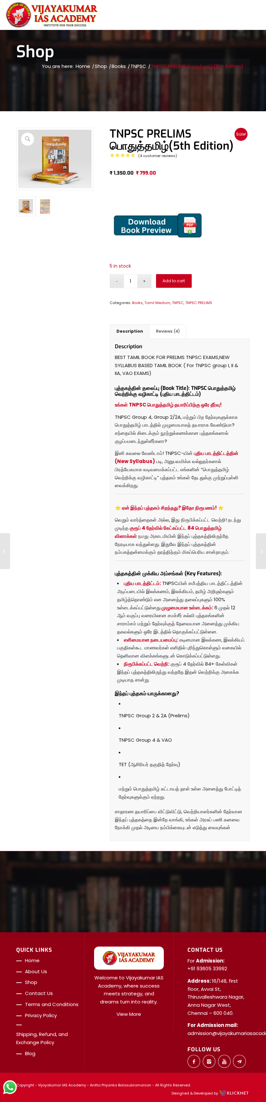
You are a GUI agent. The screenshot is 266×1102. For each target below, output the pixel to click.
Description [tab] (129, 331)
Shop (35, 51)
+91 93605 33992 (207, 968)
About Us (36, 971)
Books (137, 302)
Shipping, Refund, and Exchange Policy (42, 1038)
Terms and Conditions (52, 1004)
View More (128, 1014)
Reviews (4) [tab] (168, 331)
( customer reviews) (157, 155)
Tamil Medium (157, 302)
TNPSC (178, 302)
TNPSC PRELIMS (198, 302)
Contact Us (39, 993)
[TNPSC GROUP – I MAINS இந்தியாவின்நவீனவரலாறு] (261, 551)
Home (32, 960)
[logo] (51, 15)
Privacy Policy (41, 1015)
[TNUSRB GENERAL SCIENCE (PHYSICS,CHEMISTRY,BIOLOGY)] (5, 551)
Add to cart (174, 281)
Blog (30, 1053)
